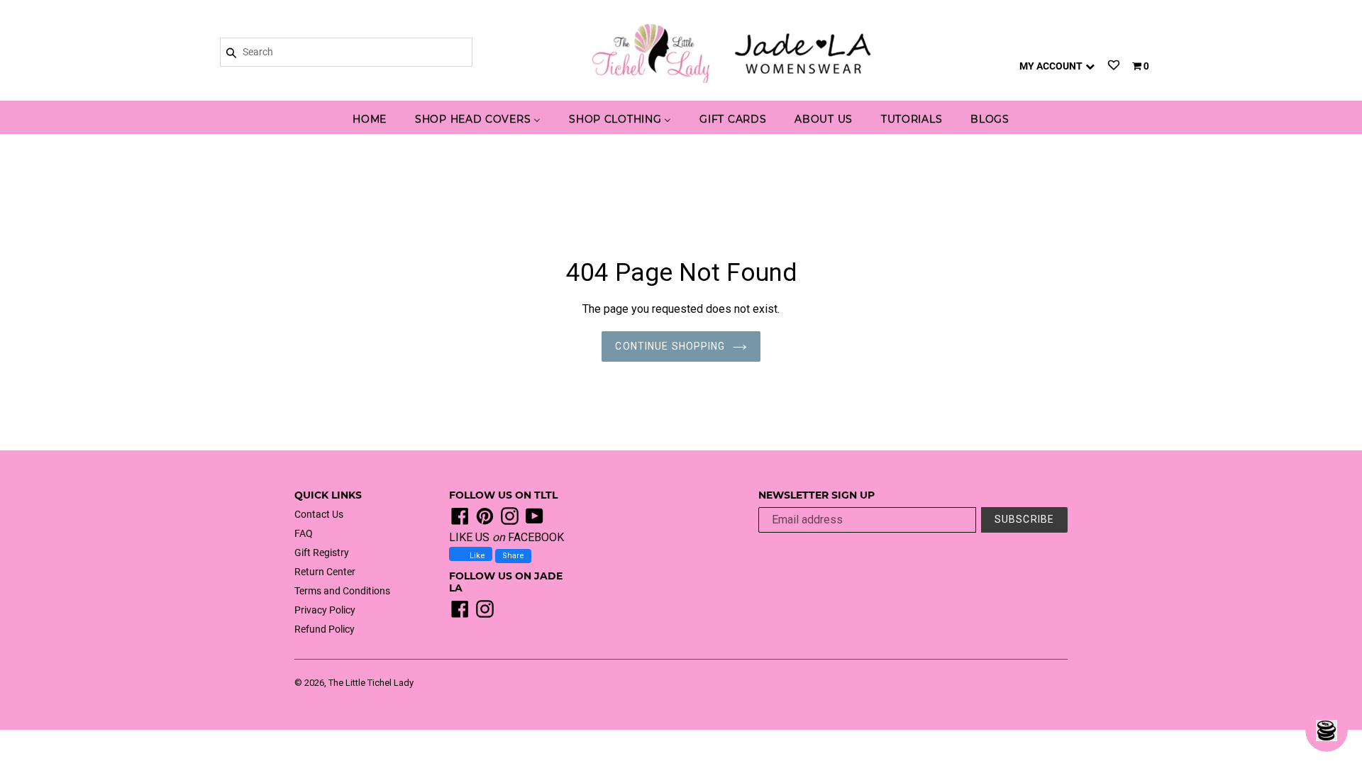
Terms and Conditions (342, 590)
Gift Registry (321, 552)
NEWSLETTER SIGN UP (816, 495)
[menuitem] (369, 120)
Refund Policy (324, 629)
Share (513, 555)
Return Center (324, 571)
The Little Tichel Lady (371, 682)
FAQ (303, 533)
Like (476, 555)
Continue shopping (670, 346)
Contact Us (318, 514)
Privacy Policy (324, 610)
